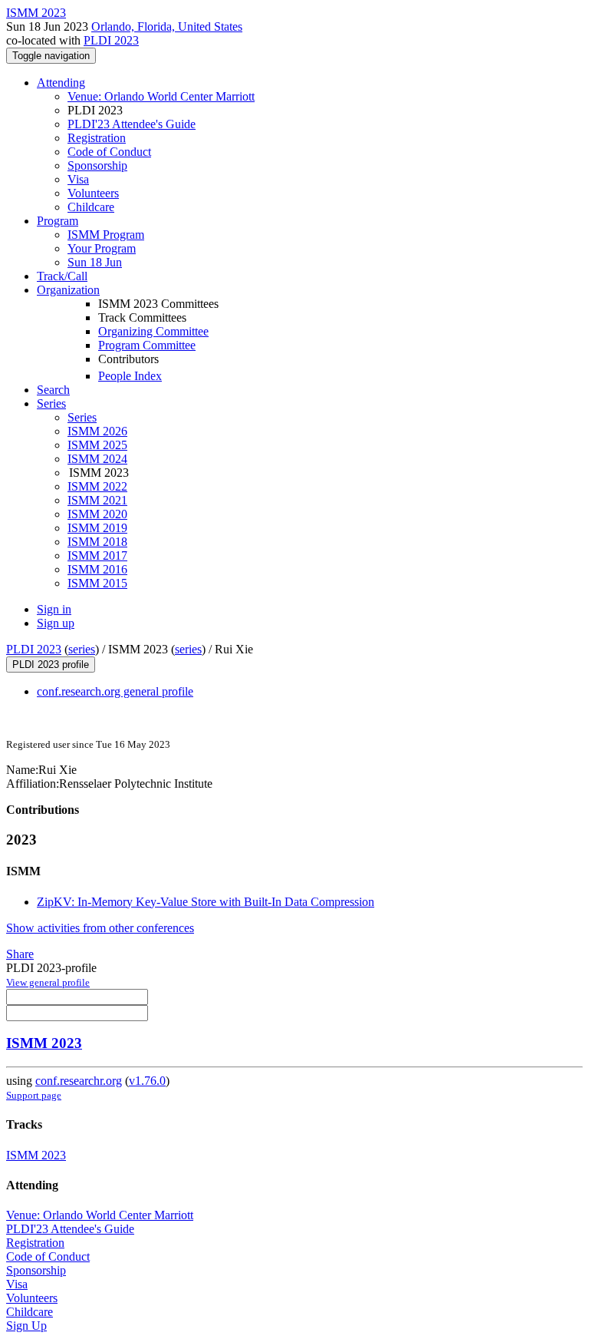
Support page (33, 1095)
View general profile (48, 982)
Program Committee (147, 345)
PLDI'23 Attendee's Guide (131, 124)
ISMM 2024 (97, 458)
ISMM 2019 (97, 527)
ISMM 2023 (44, 1043)
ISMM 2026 (97, 431)
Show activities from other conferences (100, 927)
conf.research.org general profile (115, 691)
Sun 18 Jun (94, 262)
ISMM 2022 (97, 486)
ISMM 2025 (97, 444)
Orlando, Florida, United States (166, 26)
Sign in (54, 609)
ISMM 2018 (97, 541)
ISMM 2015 (97, 583)
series (81, 649)
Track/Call (62, 276)
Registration (96, 137)
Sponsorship (97, 165)
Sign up (55, 623)
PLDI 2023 (111, 40)
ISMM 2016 (97, 569)
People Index (130, 375)
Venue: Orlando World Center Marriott (161, 96)
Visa (78, 179)
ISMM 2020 (97, 514)
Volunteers (93, 193)
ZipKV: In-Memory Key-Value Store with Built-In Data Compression (205, 901)
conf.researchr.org (78, 1080)
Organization (68, 289)
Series (82, 417)
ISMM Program (105, 234)
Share (20, 953)
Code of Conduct (109, 151)
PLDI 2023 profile (50, 664)
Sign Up (26, 1325)
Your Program (101, 248)
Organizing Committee (153, 331)
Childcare (90, 206)
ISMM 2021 (97, 500)
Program (57, 220)
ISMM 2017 (97, 555)
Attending (61, 82)
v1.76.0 (147, 1080)
